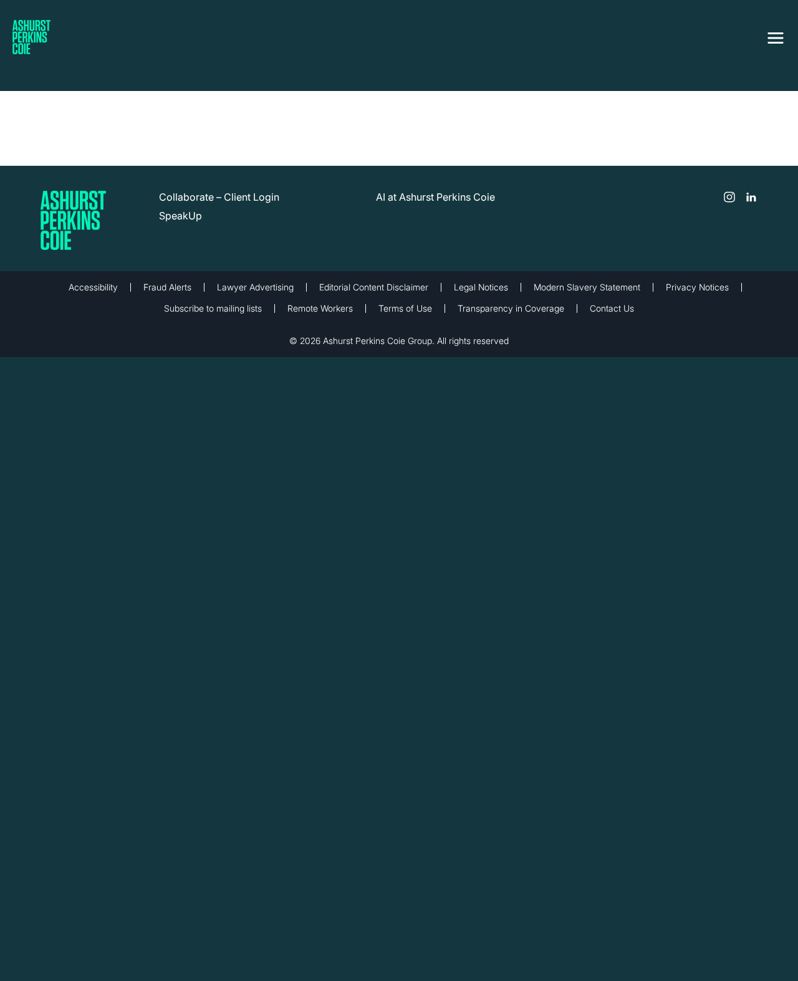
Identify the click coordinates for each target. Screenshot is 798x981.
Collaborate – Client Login (219, 197)
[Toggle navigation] (776, 35)
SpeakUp (180, 215)
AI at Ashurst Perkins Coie (435, 197)
